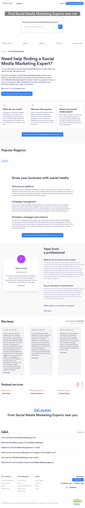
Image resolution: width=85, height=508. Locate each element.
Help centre (21, 488)
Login (3, 486)
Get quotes (42, 410)
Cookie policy (42, 503)
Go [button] (60, 27)
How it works (5, 483)
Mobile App (5, 488)
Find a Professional (7, 480)
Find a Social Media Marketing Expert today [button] (16, 94)
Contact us (78, 480)
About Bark (39, 480)
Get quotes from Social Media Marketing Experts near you (42, 134)
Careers (38, 483)
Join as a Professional (24, 486)
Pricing (20, 483)
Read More (47, 311)
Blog (36, 486)
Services (4, 51)
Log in (62, 3)
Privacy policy (53, 503)
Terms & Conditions (30, 503)
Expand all (80, 432)
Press (37, 488)
